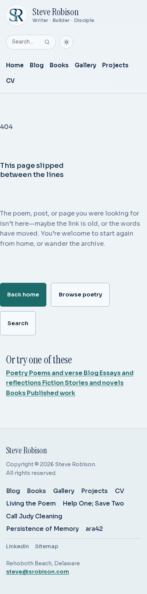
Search (18, 323)
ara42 (94, 529)
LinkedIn (17, 546)
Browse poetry (80, 294)
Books (59, 65)
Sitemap (46, 546)
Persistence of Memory (42, 529)
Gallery (85, 65)
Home (15, 65)
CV (10, 80)
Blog (37, 65)
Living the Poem (31, 503)
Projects (115, 65)
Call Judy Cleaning (34, 516)
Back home (23, 294)
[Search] (47, 42)
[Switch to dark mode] (66, 42)
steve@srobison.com (37, 571)
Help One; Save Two (93, 503)
